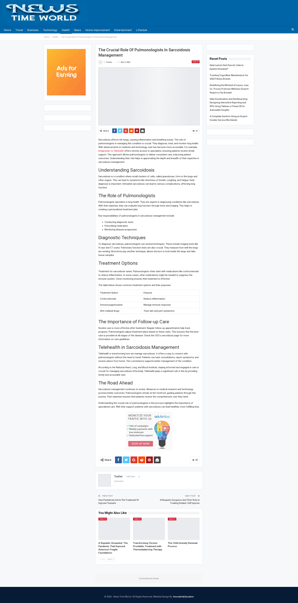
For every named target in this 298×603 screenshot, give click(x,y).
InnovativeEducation (183, 596)
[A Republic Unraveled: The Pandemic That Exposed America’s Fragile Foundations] (114, 529)
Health (66, 30)
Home (7, 30)
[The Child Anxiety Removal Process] (184, 529)
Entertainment (123, 30)
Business (33, 30)
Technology (50, 30)
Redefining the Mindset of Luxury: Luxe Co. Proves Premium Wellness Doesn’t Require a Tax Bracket (229, 89)
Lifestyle (141, 30)
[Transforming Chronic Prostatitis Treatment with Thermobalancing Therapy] (149, 529)
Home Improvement (98, 30)
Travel (19, 30)
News (77, 30)
